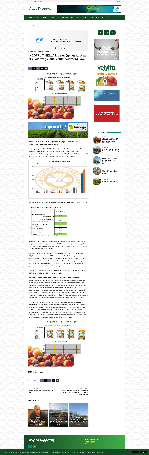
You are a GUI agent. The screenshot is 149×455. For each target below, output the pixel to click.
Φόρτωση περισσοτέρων (106, 189)
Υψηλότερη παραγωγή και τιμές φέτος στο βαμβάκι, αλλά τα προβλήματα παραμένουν (38, 422)
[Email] (42, 68)
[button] (118, 17)
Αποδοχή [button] (135, 452)
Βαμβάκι (38, 417)
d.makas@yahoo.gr (90, 441)
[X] (119, 1)
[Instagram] (117, 1)
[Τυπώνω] (46, 68)
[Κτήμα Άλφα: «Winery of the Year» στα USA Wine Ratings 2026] (58, 415)
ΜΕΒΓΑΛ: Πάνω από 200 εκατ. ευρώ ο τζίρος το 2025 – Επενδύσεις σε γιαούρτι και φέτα (79, 422)
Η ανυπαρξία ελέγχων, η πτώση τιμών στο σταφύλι (110, 182)
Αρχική (30, 26)
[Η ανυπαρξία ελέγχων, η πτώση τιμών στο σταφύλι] (97, 181)
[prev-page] (29, 429)
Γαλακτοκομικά (78, 417)
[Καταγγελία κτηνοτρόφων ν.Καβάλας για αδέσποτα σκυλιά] (97, 171)
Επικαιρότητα (36, 26)
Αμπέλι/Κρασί (58, 419)
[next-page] (32, 429)
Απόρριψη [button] (143, 452)
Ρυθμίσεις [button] (128, 452)
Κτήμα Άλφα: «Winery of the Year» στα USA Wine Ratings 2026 (58, 423)
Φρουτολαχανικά (43, 51)
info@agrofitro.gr (89, 442)
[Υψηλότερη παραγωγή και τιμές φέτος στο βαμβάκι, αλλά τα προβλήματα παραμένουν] (38, 415)
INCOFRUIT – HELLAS (38, 372)
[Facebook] (115, 1)
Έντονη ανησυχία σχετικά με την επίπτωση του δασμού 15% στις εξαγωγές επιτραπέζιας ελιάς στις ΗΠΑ (74, 392)
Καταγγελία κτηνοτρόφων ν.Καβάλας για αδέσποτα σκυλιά (110, 171)
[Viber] (38, 68)
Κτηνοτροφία (105, 168)
